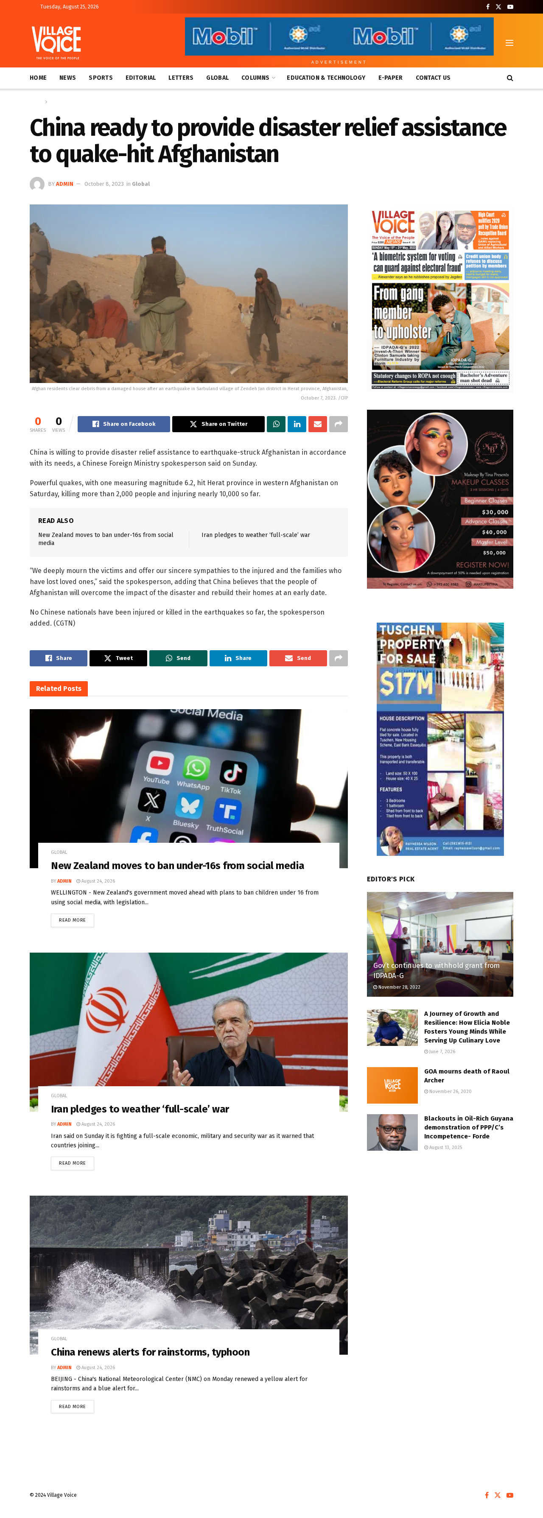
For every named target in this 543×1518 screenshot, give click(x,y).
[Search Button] (510, 78)
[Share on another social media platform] (338, 424)
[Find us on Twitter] (498, 7)
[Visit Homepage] (56, 43)
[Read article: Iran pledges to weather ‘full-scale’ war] (189, 1032)
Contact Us (433, 77)
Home (38, 77)
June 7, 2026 (441, 1051)
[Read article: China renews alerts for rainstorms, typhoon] (189, 1275)
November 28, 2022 (398, 987)
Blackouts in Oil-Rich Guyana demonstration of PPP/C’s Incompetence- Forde (468, 1127)
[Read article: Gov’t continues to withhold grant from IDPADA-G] (440, 944)
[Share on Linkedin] (297, 424)
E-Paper (390, 77)
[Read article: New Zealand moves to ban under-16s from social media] (189, 788)
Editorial (141, 77)
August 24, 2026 (97, 881)
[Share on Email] (317, 424)
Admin (64, 184)
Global (217, 77)
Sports (101, 77)
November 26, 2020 (450, 1091)
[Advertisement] (440, 1228)
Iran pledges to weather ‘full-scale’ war (256, 535)
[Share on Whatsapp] (276, 424)
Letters (180, 77)
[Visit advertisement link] (440, 298)
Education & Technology (326, 77)
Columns (255, 77)
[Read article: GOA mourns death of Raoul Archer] (392, 1085)
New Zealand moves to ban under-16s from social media (177, 866)
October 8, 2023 (104, 184)
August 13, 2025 (445, 1147)
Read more (76, 918)
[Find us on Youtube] (510, 7)
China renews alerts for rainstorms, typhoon (150, 1352)
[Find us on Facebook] (488, 7)
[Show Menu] (509, 43)
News (67, 77)
